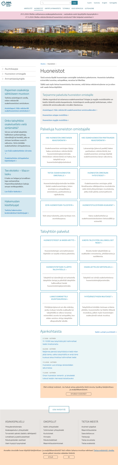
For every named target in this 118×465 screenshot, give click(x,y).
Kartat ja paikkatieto (53, 8)
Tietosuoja (86, 436)
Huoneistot (38, 8)
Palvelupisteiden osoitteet (15, 440)
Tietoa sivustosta (88, 440)
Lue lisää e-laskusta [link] (12, 191)
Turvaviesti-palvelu (12, 433)
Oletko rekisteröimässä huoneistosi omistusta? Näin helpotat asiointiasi (63, 17)
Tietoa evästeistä (88, 443)
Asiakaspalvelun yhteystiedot (16, 430)
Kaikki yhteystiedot (51, 426)
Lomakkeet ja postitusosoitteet (17, 436)
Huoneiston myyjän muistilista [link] (55, 120)
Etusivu (43, 64)
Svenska (97, 3)
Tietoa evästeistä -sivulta (104, 450)
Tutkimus (66, 8)
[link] (59, 150)
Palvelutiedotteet (50, 440)
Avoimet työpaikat (89, 426)
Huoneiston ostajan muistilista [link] (55, 115)
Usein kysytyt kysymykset (15, 443)
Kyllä (50, 457)
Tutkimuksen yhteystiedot (53, 430)
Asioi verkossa (77, 8)
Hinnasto (47, 436)
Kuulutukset (48, 433)
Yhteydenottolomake (13, 426)
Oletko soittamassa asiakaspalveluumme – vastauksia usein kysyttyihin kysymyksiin (63, 14)
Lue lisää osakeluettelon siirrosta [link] (18, 150)
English (104, 3)
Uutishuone (89, 8)
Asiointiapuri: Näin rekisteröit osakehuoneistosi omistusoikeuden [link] (69, 110)
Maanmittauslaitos (89, 430)
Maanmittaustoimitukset (53, 443)
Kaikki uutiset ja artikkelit (105, 332)
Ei (69, 457)
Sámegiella (113, 3)
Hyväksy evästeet (79, 394)
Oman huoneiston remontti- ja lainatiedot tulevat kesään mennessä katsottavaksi (59, 377)
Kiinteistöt (28, 8)
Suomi (89, 3)
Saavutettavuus (88, 433)
